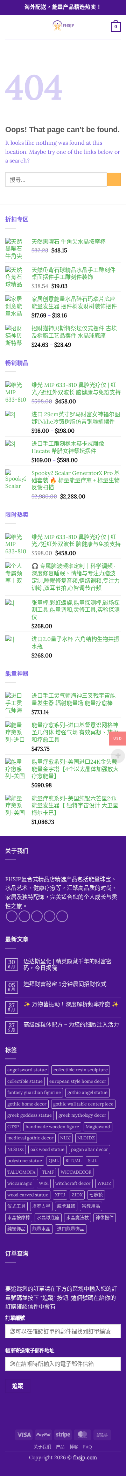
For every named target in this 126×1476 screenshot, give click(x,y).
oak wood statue (47, 1149)
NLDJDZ (86, 1138)
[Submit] (114, 179)
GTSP (13, 1127)
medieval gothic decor (30, 1138)
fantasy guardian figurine (34, 1092)
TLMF (48, 1172)
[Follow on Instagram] (24, 916)
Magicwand (98, 1127)
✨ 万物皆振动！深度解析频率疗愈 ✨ (71, 1004)
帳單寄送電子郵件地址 (29, 1350)
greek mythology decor (82, 1115)
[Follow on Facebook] (12, 916)
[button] (9, 26)
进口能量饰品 (70, 1229)
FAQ (87, 1446)
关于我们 (42, 1446)
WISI (44, 1183)
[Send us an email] (49, 916)
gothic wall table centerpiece (83, 1104)
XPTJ (60, 1195)
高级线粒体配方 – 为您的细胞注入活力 (71, 1024)
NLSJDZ (15, 1149)
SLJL (92, 1161)
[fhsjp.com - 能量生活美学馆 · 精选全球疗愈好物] (62, 27)
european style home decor (77, 1081)
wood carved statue (27, 1195)
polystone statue (24, 1161)
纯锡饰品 (16, 1229)
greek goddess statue (29, 1115)
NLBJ (65, 1138)
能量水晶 (41, 1229)
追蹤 (18, 1385)
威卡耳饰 (66, 1206)
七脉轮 (96, 1195)
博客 (74, 1446)
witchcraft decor (73, 1183)
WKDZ (104, 1183)
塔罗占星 (41, 1206)
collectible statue (25, 1081)
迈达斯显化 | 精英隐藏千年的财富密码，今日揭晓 (67, 964)
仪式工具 (16, 1206)
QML (54, 1161)
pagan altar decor (89, 1149)
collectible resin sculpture (81, 1070)
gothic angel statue (87, 1092)
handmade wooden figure (52, 1127)
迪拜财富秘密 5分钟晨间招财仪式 (64, 984)
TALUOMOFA (21, 1172)
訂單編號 (15, 1318)
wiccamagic (19, 1183)
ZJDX (77, 1195)
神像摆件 (105, 1218)
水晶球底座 (48, 1218)
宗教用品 (91, 1206)
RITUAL (73, 1161)
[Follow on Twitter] (37, 916)
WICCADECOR (76, 1172)
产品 (60, 1446)
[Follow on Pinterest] (62, 916)
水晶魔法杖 (77, 1218)
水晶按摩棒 (18, 1218)
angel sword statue (27, 1070)
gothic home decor (27, 1104)
